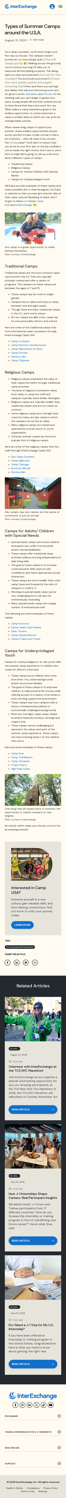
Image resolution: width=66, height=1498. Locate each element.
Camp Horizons (20, 623)
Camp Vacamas (20, 761)
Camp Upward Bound (23, 635)
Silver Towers (19, 631)
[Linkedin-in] (29, 1405)
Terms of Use (27, 1491)
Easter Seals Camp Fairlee (26, 627)
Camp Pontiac (19, 352)
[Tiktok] (43, 1405)
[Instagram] (22, 1405)
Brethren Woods (20, 468)
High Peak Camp (20, 768)
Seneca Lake (18, 356)
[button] (60, 6)
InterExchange (23, 205)
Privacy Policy (50, 1488)
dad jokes (31, 94)
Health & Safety (14, 1488)
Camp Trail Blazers (22, 757)
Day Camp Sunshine (22, 456)
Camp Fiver (17, 753)
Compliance (33, 1488)
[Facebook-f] (15, 1405)
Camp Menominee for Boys (26, 349)
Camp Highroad (20, 460)
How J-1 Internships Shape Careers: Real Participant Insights (33, 1196)
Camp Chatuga (20, 464)
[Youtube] (51, 1405)
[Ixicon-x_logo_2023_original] (36, 1405)
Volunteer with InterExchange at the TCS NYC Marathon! (33, 1068)
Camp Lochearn (20, 341)
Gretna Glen (18, 472)
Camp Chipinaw (20, 360)
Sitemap (42, 1491)
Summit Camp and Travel (25, 639)
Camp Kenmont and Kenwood (28, 345)
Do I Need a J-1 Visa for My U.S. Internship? (31, 1327)
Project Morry (19, 765)
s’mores (47, 94)
